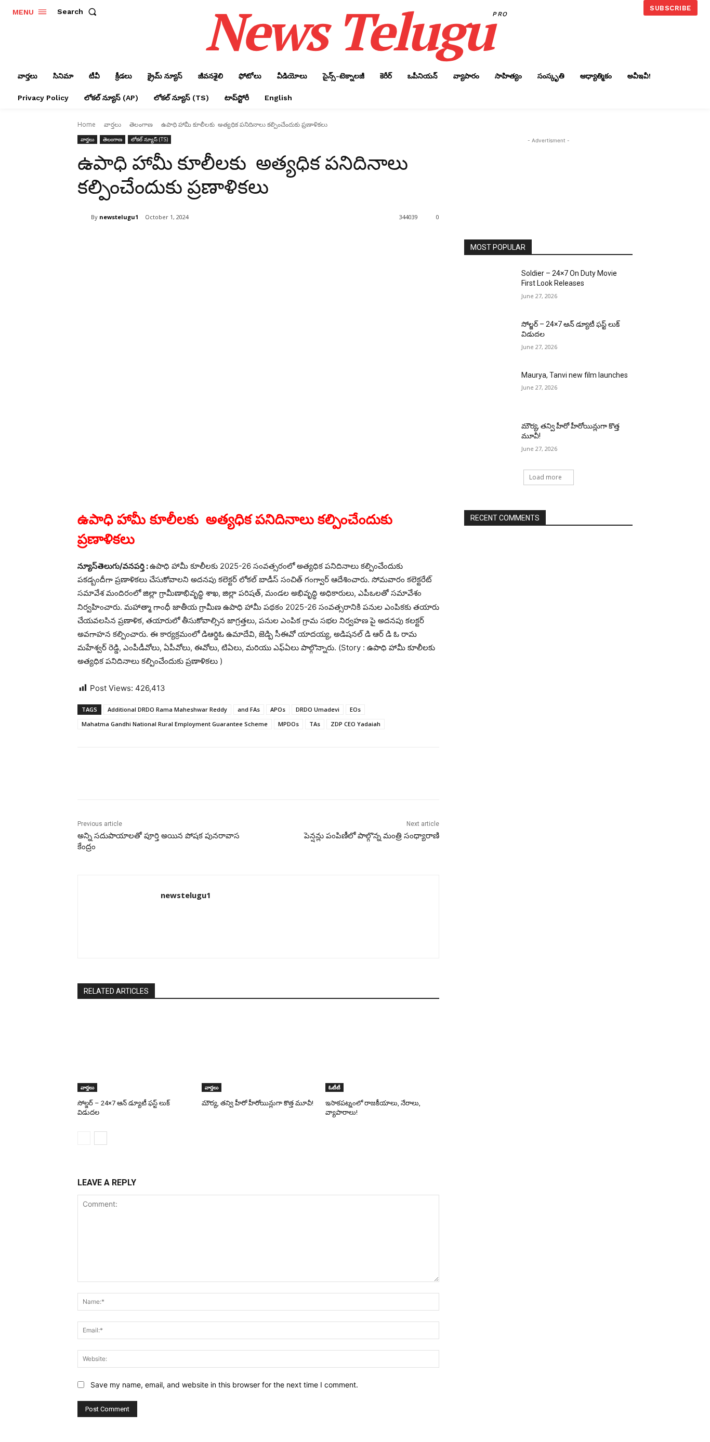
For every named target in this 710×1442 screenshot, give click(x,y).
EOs (355, 709)
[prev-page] (83, 1138)
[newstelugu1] (84, 217)
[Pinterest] (200, 243)
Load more (545, 477)
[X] (176, 243)
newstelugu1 (118, 217)
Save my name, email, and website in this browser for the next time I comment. (224, 1384)
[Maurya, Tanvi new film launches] (489, 388)
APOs (277, 709)
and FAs (249, 709)
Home (86, 124)
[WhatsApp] (224, 243)
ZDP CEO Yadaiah (355, 724)
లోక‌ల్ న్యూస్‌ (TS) (149, 139)
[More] (248, 243)
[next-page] (100, 1138)
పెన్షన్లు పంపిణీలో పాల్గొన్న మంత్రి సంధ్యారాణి (371, 835)
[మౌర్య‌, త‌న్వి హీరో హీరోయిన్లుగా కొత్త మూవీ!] (258, 1052)
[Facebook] (152, 243)
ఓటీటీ (334, 1087)
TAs (314, 724)
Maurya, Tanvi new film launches (574, 375)
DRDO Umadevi (317, 709)
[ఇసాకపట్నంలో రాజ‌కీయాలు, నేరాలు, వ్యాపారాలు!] (382, 1052)
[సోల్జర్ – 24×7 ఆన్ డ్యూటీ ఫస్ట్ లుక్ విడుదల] (134, 1052)
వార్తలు (112, 124)
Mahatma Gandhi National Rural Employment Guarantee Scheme (175, 724)
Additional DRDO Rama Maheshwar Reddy (167, 709)
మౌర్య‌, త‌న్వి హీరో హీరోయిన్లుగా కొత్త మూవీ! (257, 1103)
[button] (79, 11)
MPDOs (288, 724)
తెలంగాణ (141, 124)
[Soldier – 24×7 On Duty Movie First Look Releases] (489, 286)
